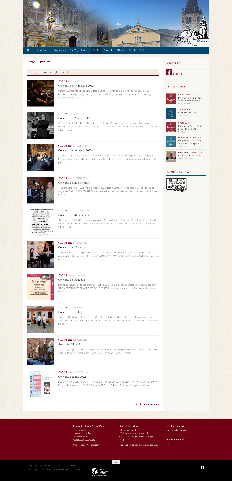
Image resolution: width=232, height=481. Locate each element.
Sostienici (108, 50)
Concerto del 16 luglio (71, 312)
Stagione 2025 (196, 138)
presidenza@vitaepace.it (84, 439)
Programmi (58, 50)
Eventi (95, 50)
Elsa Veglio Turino (78, 50)
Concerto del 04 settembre (74, 215)
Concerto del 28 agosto (72, 247)
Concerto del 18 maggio (190, 155)
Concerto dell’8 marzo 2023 (75, 150)
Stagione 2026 (184, 95)
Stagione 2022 (65, 178)
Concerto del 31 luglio (71, 279)
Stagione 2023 (65, 81)
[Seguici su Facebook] (203, 467)
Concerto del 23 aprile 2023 (75, 118)
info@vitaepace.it (80, 436)
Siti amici (121, 50)
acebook (177, 73)
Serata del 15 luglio (69, 344)
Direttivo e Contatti (138, 50)
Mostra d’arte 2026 (187, 112)
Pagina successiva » (147, 404)
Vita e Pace (42, 50)
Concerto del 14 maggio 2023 (76, 85)
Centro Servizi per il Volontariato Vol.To (65, 470)
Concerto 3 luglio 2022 (72, 376)
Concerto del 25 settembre (74, 182)
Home (30, 50)
